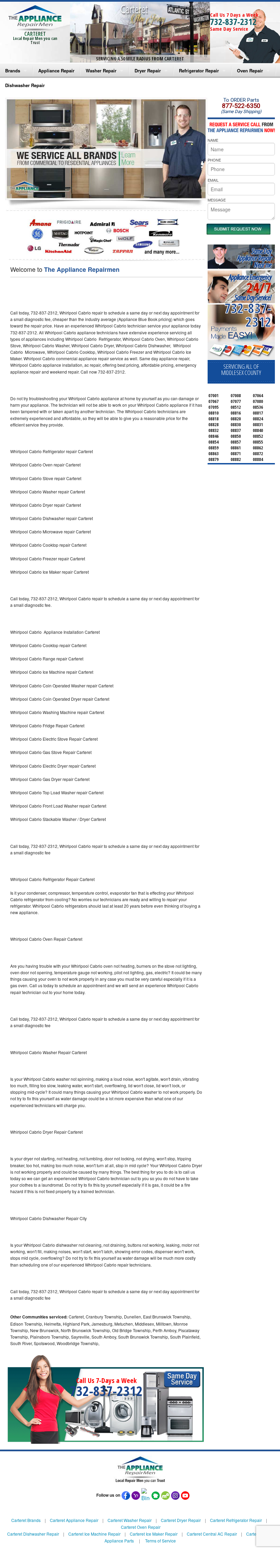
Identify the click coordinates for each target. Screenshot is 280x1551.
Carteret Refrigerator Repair (236, 1520)
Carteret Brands (26, 1520)
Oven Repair (250, 70)
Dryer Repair (148, 70)
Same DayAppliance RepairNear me (254, 258)
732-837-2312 (233, 21)
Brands (12, 70)
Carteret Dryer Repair (181, 1520)
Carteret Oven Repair (140, 1527)
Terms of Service (160, 1540)
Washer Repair (101, 70)
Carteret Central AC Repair (212, 1534)
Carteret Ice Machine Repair (94, 1534)
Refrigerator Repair (199, 70)
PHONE (214, 160)
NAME (213, 140)
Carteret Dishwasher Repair (33, 1534)
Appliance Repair (56, 70)
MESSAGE (217, 199)
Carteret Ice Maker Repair (154, 1534)
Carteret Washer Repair (130, 1520)
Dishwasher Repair (25, 85)
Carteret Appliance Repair (74, 1520)
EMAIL (213, 180)
